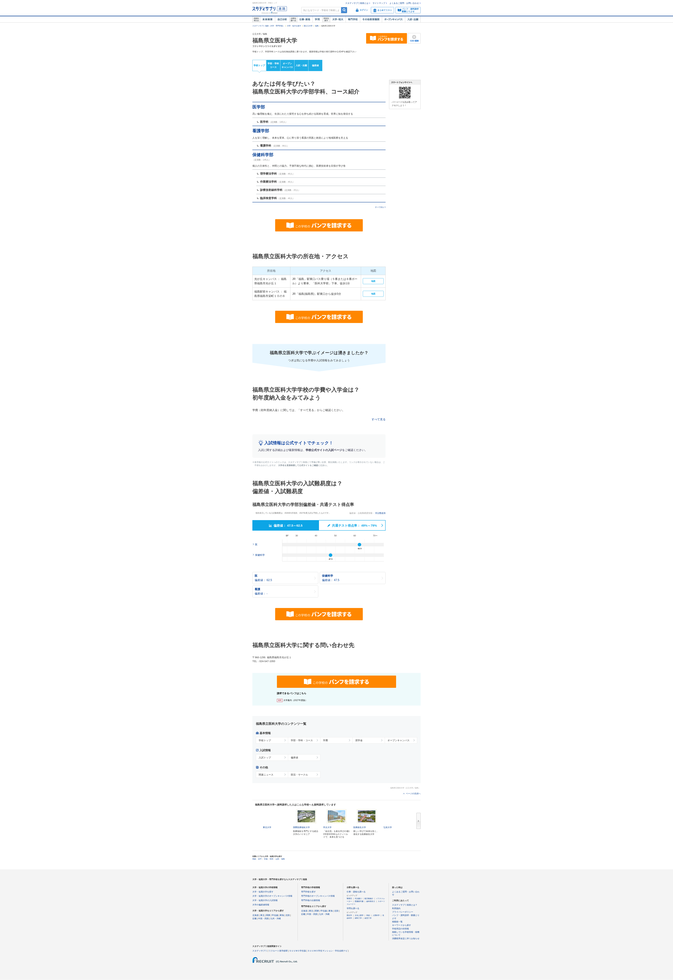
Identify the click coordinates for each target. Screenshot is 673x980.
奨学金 (359, 740)
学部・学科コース (273, 65)
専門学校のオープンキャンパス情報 (318, 896)
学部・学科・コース (302, 740)
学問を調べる (353, 908)
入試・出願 (413, 19)
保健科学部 (262, 154)
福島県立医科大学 (274, 40)
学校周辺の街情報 (400, 928)
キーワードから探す (401, 925)
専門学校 (353, 19)
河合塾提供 (380, 513)
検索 (344, 10)
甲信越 (275, 915)
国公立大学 (308, 26)
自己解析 (282, 19)
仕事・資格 (304, 19)
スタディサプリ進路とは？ (404, 905)
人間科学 (376, 915)
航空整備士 (369, 898)
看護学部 (260, 130)
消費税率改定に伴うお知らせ (405, 938)
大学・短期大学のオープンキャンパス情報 (272, 896)
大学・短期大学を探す (262, 892)
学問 (317, 19)
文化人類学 (359, 915)
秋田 (271, 859)
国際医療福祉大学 (301, 827)
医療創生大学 (359, 827)
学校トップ (259, 65)
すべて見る (379, 207)
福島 (317, 26)
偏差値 (315, 65)
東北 (262, 915)
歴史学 (349, 915)
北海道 (255, 915)
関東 (268, 915)
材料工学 (358, 918)
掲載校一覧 (397, 921)
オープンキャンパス (393, 19)
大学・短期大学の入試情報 (265, 900)
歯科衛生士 (370, 901)
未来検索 (267, 19)
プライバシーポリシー (402, 912)
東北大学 (267, 827)
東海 (282, 915)
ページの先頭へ (413, 793)
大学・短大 (338, 19)
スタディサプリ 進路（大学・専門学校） (268, 26)
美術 (368, 915)
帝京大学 (327, 827)
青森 (254, 859)
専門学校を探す (308, 892)
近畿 (254, 918)
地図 (373, 281)
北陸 (287, 915)
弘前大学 (387, 827)
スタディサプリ (259, 951)
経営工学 (368, 918)
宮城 (265, 859)
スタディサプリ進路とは (356, 3)
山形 (277, 859)
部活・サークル (299, 774)
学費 (325, 740)
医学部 (258, 107)
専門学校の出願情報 (310, 900)
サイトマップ (379, 3)
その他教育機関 (371, 19)
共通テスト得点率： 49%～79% (354, 525)
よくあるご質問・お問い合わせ (404, 3)
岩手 (260, 859)
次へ (418, 821)
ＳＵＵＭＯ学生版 (297, 951)
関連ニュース (266, 774)
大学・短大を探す (294, 26)
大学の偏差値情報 (260, 904)
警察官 (349, 898)
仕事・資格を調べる (356, 892)
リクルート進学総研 (278, 951)
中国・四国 (263, 918)
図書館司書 (359, 901)
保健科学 (260, 555)
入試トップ (265, 757)
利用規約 (396, 908)
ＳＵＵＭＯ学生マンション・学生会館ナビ (328, 951)
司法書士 (358, 898)
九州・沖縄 (275, 918)
